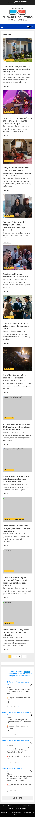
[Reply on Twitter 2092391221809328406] (8, 734)
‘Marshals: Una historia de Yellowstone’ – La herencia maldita (16, 326)
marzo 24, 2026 (16, 230)
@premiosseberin (25, 682)
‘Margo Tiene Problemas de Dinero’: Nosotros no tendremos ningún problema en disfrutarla (17, 171)
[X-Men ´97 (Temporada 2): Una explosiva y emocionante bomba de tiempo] (17, 102)
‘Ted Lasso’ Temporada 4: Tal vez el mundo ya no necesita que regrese (16, 69)
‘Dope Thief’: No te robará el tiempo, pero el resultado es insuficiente (16, 528)
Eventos (24, 806)
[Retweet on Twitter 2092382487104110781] (12, 763)
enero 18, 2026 (16, 432)
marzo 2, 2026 (16, 331)
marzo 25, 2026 (20, 178)
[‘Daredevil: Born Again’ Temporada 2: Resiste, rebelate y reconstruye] (17, 206)
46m (8, 684)
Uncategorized (19, 519)
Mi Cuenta (10, 808)
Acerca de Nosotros (21, 808)
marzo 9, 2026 (19, 279)
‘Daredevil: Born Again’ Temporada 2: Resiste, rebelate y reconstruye (14, 225)
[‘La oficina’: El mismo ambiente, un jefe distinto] (17, 257)
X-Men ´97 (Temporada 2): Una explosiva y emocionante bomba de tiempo (17, 121)
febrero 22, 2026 (17, 380)
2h (7, 715)
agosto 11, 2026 (21, 74)
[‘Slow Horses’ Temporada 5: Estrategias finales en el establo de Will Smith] (17, 460)
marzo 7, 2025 (20, 588)
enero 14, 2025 (20, 638)
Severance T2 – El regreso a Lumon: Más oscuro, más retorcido (16, 632)
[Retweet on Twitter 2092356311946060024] (12, 791)
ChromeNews (27, 812)
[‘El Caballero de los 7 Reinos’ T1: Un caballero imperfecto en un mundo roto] (17, 408)
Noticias (10, 806)
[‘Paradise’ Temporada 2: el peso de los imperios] (17, 359)
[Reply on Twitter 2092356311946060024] (8, 791)
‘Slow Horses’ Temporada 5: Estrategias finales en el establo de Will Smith (16, 479)
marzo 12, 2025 (20, 533)
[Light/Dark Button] (29, 27)
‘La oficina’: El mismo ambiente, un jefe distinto (15, 275)
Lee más (6, 86)
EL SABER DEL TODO (18, 17)
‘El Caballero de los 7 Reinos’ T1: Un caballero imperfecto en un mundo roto (16, 427)
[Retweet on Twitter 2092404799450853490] (12, 706)
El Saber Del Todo (13, 682)
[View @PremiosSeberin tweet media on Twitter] (8, 702)
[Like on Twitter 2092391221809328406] (15, 734)
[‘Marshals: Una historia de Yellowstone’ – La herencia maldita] (17, 307)
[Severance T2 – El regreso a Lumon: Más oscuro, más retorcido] (17, 613)
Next (24, 656)
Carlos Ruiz (7, 279)
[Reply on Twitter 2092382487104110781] (8, 763)
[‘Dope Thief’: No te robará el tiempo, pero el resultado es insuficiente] (17, 509)
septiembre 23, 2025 (18, 484)
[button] (2, 27)
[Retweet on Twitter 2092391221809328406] (12, 734)
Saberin (6, 230)
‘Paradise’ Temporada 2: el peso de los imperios (15, 376)
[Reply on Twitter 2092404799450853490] (8, 706)
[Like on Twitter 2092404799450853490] (15, 706)
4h (7, 771)
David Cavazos (8, 74)
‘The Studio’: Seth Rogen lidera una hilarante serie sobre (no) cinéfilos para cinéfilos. (15, 581)
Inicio (5, 806)
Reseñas (7, 60)
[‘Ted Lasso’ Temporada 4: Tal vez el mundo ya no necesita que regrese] (17, 50)
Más (29, 806)
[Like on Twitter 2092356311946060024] (15, 791)
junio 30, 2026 (20, 126)
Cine (16, 806)
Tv (12, 60)
